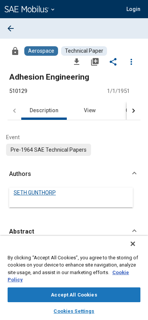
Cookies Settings (74, 311)
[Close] (133, 244)
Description (44, 110)
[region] (74, 278)
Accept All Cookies (74, 295)
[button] (74, 174)
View (90, 110)
